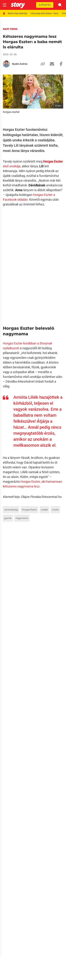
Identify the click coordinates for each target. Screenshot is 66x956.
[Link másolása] (41, 64)
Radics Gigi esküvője (17, 13)
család (44, 509)
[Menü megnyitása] (4, 5)
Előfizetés (45, 5)
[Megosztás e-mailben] (50, 64)
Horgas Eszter (29, 509)
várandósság (11, 509)
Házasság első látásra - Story (44, 13)
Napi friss (10, 29)
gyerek (7, 518)
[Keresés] (60, 5)
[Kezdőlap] (18, 4)
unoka (55, 509)
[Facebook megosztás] (59, 64)
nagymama (22, 518)
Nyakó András (19, 63)
